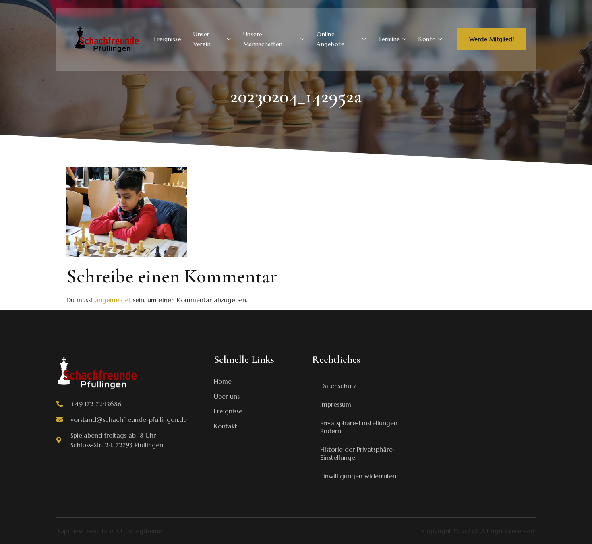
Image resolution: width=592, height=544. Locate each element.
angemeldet (113, 300)
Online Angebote (330, 39)
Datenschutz (338, 386)
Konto (427, 39)
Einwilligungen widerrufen (358, 476)
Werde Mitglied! (491, 39)
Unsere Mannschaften (263, 39)
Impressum (335, 404)
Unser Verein (202, 39)
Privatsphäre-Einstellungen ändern (358, 427)
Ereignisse (167, 39)
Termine (389, 39)
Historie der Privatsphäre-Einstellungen (357, 453)
